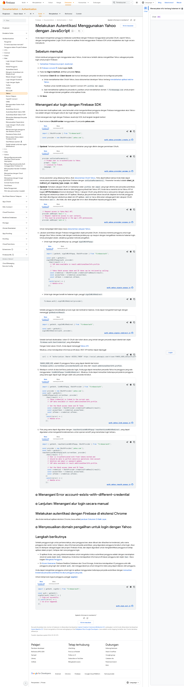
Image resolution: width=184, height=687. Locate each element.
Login (170, 352)
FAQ (107, 665)
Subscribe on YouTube (75, 658)
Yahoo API (85, 346)
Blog (159, 3)
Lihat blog (71, 648)
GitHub (33, 662)
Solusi (50, 3)
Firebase (38, 20)
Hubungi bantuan (111, 648)
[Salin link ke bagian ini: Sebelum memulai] (65, 51)
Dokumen (68, 3)
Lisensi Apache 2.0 (37, 629)
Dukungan (96, 3)
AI (30, 14)
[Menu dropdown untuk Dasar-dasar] (25, 13)
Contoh (78, 14)
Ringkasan (6, 14)
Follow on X (72, 655)
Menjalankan (36, 3)
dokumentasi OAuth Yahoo (85, 178)
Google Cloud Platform (92, 674)
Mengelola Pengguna (53, 560)
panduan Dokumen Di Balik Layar (93, 519)
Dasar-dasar (18, 14)
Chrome (67, 674)
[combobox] (122, 2)
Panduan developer (37, 648)
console (48, 68)
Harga (59, 3)
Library (33, 658)
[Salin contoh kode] (134, 131)
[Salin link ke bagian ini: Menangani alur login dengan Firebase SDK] (103, 105)
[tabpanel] (88, 136)
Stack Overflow (111, 652)
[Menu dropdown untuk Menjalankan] (44, 2)
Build (23, 3)
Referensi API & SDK (37, 652)
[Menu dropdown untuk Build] (28, 2)
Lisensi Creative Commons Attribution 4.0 (91, 627)
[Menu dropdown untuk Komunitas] (88, 2)
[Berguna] (131, 20)
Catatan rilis (110, 658)
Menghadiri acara (74, 662)
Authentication (29, 9)
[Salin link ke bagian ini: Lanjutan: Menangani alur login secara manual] (111, 504)
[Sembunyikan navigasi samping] (26, 683)
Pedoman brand (111, 662)
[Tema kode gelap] (130, 131)
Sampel (33, 655)
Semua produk (109, 674)
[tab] (45, 127)
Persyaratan (35, 682)
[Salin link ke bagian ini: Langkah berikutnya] (68, 537)
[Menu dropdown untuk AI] (34, 13)
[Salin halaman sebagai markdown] (79, 31)
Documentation (10, 9)
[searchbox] (14, 20)
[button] (12, 33)
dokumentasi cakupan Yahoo (79, 229)
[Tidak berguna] (134, 20)
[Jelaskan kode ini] (127, 131)
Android (58, 674)
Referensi (68, 14)
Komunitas (82, 3)
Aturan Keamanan (49, 563)
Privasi (43, 682)
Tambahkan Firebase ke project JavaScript (56, 64)
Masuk (179, 3)
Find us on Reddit (74, 652)
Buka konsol (169, 3)
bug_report (182, 8)
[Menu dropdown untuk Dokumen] (74, 2)
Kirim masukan (128, 26)
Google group (110, 655)
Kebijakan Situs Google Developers (87, 629)
